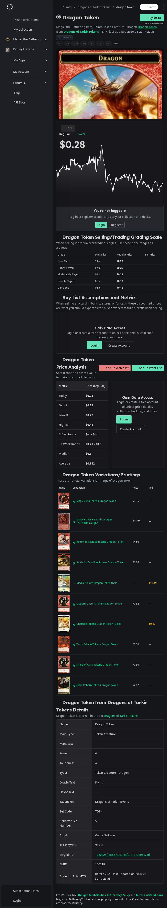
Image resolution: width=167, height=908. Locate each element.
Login (17, 900)
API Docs (19, 102)
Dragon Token (147, 27)
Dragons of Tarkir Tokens (81, 31)
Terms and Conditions (149, 895)
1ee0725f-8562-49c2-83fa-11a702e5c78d (122, 855)
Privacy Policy (121, 895)
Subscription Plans (26, 891)
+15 (116, 43)
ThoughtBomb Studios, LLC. (95, 895)
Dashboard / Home (26, 20)
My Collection (23, 29)
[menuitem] (26, 20)
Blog (17, 92)
